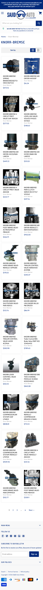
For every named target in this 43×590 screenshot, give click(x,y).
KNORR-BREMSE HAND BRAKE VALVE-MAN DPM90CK (11, 490)
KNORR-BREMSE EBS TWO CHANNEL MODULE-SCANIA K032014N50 (32, 378)
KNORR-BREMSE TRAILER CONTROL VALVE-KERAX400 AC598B (31, 266)
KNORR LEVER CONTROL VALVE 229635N (9, 377)
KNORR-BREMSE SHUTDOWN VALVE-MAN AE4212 (11, 303)
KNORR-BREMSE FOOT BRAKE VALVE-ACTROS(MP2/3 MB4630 (10, 228)
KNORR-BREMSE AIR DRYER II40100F (31, 77)
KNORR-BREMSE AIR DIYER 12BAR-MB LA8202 (31, 154)
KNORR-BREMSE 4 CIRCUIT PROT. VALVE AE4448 (11, 190)
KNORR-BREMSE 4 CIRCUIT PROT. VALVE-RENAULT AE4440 (31, 453)
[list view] (38, 50)
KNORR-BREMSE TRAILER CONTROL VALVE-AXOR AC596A (10, 340)
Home (3, 37)
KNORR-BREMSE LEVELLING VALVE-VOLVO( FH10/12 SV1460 (31, 117)
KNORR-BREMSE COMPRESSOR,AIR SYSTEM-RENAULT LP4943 (10, 453)
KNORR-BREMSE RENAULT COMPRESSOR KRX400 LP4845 (30, 415)
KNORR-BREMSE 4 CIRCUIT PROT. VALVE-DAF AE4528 (10, 116)
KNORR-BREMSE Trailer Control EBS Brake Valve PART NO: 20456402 (32, 340)
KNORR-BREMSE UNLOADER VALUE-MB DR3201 (31, 303)
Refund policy (25, 572)
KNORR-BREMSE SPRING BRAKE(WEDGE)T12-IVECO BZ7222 (10, 79)
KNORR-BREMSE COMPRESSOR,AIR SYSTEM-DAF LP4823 (10, 415)
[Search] (39, 23)
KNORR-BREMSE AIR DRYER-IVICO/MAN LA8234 (10, 154)
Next (31, 510)
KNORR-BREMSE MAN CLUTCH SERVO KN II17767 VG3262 (30, 191)
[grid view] (33, 50)
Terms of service (13, 572)
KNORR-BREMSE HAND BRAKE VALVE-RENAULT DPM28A (11, 265)
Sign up (34, 554)
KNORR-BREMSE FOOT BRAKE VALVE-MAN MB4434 (31, 490)
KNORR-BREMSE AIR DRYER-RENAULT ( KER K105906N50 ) (31, 227)
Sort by (13, 50)
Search (3, 572)
